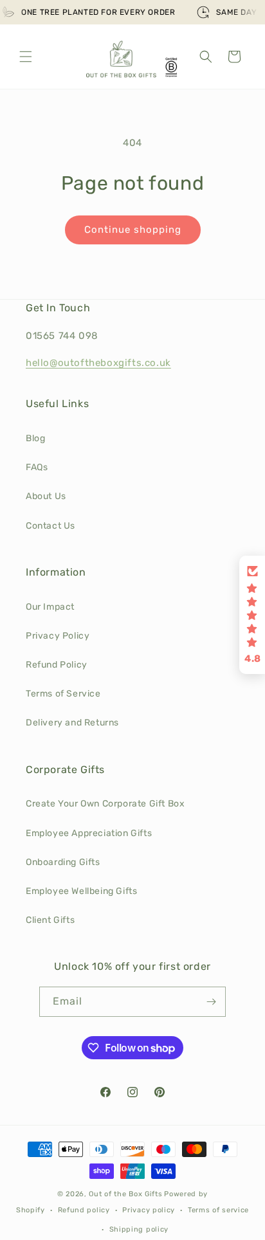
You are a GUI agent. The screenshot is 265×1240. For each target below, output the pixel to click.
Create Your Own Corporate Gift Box (105, 803)
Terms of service (218, 1210)
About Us (46, 496)
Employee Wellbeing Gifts (81, 891)
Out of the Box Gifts (125, 1194)
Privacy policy (148, 1210)
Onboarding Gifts (63, 862)
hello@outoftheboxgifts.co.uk (98, 363)
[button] (26, 56)
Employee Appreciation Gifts (89, 833)
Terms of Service (63, 693)
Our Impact (50, 606)
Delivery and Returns (72, 722)
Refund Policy (56, 664)
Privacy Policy (57, 635)
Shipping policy (139, 1229)
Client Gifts (50, 920)
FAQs (37, 467)
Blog (35, 438)
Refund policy (84, 1210)
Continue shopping (132, 229)
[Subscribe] (211, 1002)
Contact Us (50, 525)
